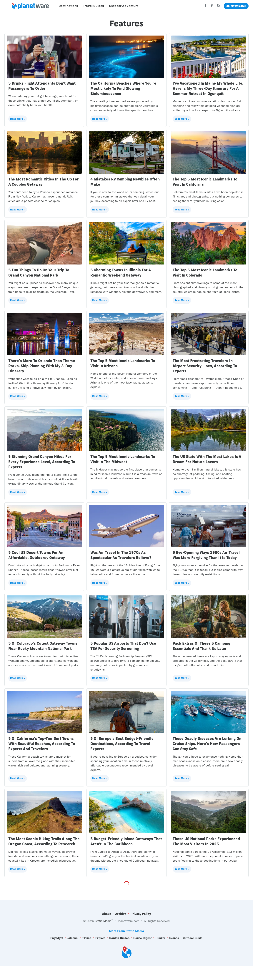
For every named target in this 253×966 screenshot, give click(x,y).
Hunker (160, 938)
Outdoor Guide (192, 938)
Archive (120, 914)
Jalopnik (72, 938)
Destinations (68, 6)
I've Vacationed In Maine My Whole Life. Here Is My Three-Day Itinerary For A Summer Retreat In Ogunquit (208, 88)
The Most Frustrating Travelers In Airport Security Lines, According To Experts (205, 365)
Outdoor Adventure (124, 6)
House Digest (142, 938)
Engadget (56, 938)
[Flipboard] (212, 7)
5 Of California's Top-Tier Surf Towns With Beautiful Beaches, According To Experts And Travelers (41, 743)
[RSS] (218, 7)
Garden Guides (119, 938)
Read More (16, 118)
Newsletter (238, 6)
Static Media (103, 921)
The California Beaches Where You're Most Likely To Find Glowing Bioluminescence (123, 88)
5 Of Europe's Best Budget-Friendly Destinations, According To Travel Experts (121, 743)
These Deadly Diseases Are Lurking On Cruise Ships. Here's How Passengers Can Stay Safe (207, 743)
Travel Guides (93, 6)
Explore (100, 938)
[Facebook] (205, 7)
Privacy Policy (141, 914)
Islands (174, 938)
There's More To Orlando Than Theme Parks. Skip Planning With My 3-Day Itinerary (41, 365)
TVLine (86, 938)
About (106, 914)
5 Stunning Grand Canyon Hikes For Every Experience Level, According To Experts (41, 461)
